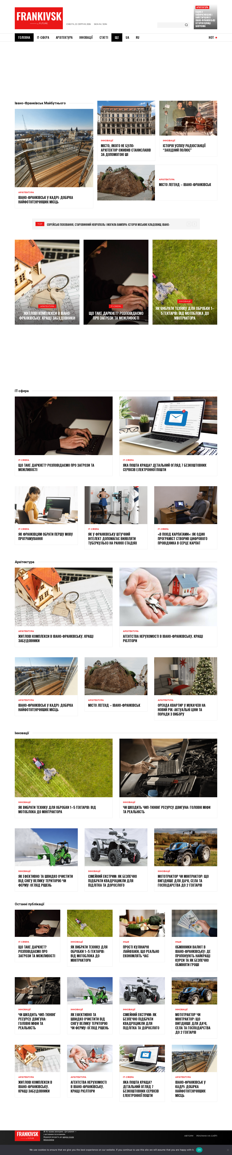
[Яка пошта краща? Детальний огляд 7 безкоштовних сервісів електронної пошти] (168, 425)
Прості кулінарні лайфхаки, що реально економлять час (141, 951)
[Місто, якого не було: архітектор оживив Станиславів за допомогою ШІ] (126, 118)
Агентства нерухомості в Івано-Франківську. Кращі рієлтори (163, 638)
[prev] (189, 224)
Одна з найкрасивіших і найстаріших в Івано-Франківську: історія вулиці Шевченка (205, 19)
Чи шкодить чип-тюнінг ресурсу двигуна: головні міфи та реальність (166, 809)
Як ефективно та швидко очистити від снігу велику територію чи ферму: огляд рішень (45, 881)
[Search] (186, 25)
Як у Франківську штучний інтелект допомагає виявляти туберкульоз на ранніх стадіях (112, 538)
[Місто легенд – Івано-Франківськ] (126, 182)
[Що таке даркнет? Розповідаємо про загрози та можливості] (116, 282)
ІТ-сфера (116, 306)
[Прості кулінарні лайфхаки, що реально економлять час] (142, 923)
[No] (227, 1150)
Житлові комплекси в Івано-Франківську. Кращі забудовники (47, 315)
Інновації (107, 141)
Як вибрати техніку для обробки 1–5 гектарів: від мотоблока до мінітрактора (185, 313)
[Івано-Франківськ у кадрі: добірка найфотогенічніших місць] (54, 148)
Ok (199, 1149)
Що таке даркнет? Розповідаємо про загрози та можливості (116, 315)
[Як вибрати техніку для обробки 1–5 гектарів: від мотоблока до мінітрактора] (185, 282)
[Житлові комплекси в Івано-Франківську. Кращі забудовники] (47, 282)
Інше (126, 942)
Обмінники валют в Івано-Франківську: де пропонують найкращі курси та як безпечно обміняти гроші (193, 955)
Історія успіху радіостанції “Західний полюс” (184, 148)
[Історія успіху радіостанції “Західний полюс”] (188, 118)
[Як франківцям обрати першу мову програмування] (46, 505)
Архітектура (202, 7)
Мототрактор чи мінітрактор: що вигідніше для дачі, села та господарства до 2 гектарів (183, 881)
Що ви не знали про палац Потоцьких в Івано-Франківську (83, 225)
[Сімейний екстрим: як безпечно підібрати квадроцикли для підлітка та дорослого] (116, 847)
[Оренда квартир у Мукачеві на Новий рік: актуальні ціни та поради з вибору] (185, 676)
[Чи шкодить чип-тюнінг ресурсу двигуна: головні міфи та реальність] (168, 768)
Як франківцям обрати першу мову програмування (45, 536)
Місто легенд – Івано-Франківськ (185, 184)
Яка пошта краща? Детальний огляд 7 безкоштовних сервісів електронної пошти (164, 467)
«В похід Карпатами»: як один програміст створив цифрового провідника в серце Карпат (182, 538)
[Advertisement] (116, 67)
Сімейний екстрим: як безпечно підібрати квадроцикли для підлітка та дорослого (112, 881)
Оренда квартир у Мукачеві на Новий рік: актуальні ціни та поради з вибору (182, 710)
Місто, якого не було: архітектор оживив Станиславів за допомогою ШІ (126, 150)
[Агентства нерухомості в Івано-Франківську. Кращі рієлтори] (168, 597)
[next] (194, 224)
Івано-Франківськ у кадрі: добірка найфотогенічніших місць (45, 199)
